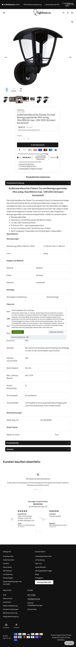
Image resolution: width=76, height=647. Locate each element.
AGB (27, 337)
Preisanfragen (8, 578)
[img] (38, 504)
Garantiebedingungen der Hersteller (12, 582)
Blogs (37, 574)
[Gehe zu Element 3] (19, 99)
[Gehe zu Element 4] (26, 99)
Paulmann (20, 110)
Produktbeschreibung (15, 183)
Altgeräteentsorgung (11, 616)
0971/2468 (31, 595)
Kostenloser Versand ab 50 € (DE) (29, 130)
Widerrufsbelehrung (10, 606)
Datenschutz (7, 598)
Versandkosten (40, 567)
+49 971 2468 (70, 4)
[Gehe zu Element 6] (39, 99)
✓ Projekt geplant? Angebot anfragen (30, 168)
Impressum (7, 602)
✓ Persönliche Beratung (26, 164)
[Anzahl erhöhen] (28, 139)
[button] (36, 531)
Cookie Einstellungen (10, 609)
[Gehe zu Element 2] (12, 99)
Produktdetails (12, 443)
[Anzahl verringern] (19, 139)
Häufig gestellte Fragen (43, 571)
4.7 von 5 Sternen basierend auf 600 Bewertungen (40, 157)
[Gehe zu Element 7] (46, 99)
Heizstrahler (7, 567)
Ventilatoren (7, 571)
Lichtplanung (8, 574)
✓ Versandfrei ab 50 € (52, 4)
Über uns (38, 563)
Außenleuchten (8, 560)
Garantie (9, 449)
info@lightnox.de (33, 599)
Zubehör (6, 563)
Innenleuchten (8, 556)
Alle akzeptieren (17, 332)
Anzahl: (19, 135)
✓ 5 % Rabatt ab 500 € (12, 4)
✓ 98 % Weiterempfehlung (32, 4)
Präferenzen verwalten (56, 332)
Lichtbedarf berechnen (43, 556)
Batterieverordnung (10, 613)
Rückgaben (39, 578)
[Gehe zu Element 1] (6, 99)
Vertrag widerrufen (44, 582)
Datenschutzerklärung (18, 337)
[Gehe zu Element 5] (32, 99)
